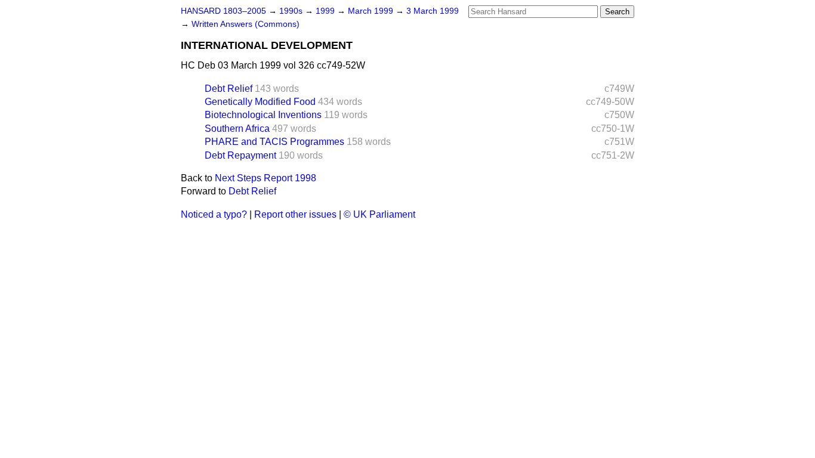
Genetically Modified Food (260, 102)
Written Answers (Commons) (246, 24)
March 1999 (372, 11)
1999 (326, 11)
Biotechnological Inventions (263, 115)
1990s (292, 11)
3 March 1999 (432, 11)
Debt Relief (228, 88)
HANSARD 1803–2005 (223, 11)
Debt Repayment (240, 155)
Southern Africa (237, 128)
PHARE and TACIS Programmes (274, 142)
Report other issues (295, 214)
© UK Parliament (379, 214)
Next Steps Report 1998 (265, 178)
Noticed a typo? (214, 214)
